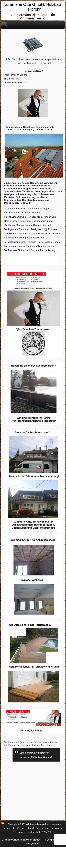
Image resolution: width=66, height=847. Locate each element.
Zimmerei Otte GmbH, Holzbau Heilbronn (33, 7)
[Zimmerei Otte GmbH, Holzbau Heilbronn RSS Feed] (2, 823)
